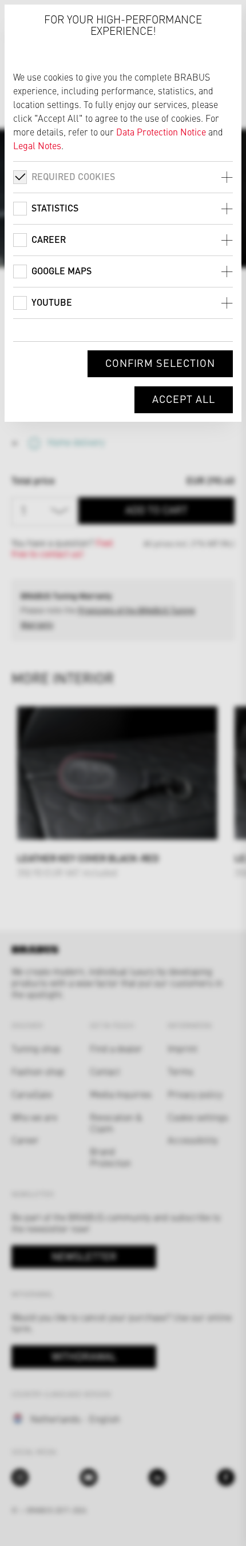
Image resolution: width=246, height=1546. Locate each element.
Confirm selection (160, 362)
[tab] (123, 177)
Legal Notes (37, 145)
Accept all (183, 399)
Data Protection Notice (161, 131)
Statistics (54, 207)
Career (48, 239)
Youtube (51, 302)
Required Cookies (73, 176)
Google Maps (61, 270)
